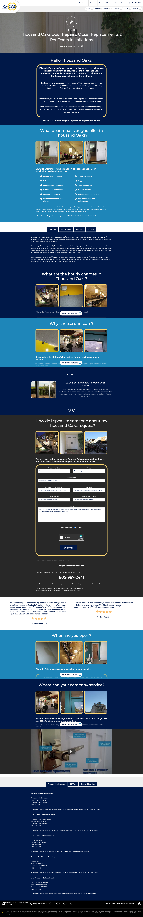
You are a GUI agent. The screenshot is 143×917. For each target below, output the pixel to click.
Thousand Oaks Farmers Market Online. (86, 830)
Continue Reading (70, 313)
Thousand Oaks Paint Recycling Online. (86, 893)
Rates (97, 9)
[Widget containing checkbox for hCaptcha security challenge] (71, 537)
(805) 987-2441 (39, 903)
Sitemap (131, 911)
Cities (92, 3)
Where (135, 9)
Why (106, 9)
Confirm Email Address (89, 497)
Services (82, 3)
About (101, 3)
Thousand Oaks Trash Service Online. (77, 851)
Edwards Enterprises (10, 6)
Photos (108, 3)
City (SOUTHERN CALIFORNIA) (54, 487)
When (126, 9)
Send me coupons (66, 528)
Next (73, 410)
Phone (89, 468)
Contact (123, 3)
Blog (116, 3)
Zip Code (89, 487)
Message (71, 506)
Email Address (54, 497)
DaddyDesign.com (136, 912)
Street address (71, 477)
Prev (69, 410)
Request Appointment (70, 46)
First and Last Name (54, 468)
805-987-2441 (136, 3)
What (88, 9)
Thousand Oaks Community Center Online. (86, 809)
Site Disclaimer (137, 911)
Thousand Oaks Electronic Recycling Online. (84, 872)
